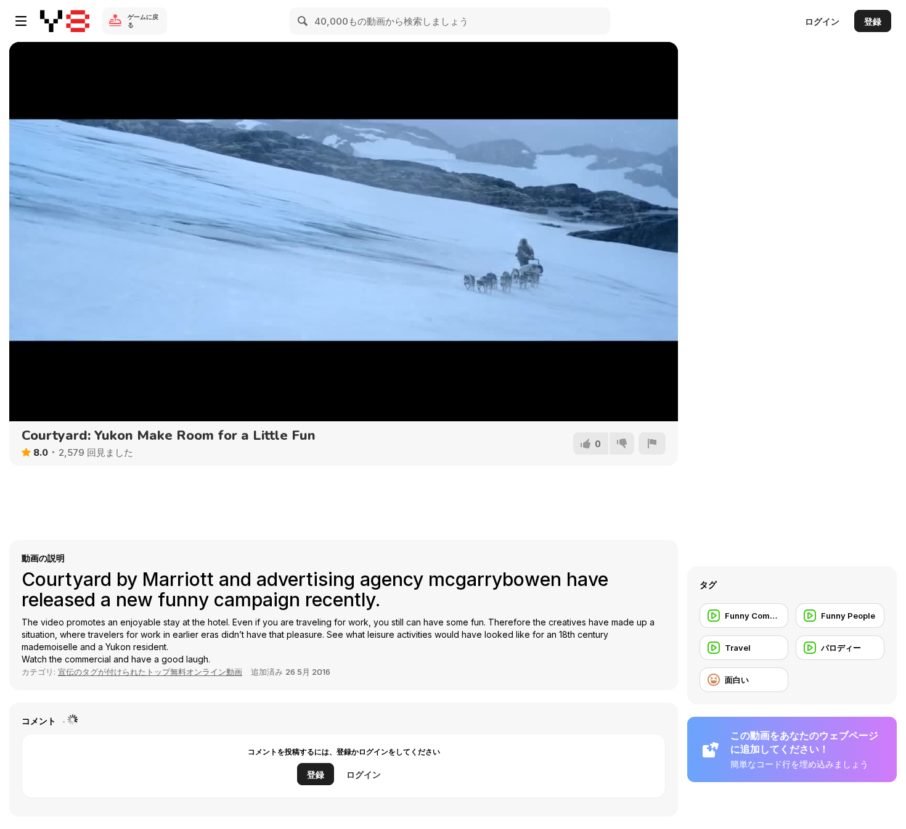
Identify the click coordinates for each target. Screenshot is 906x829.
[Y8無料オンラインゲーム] (64, 21)
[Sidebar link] (21, 21)
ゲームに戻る (143, 20)
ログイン (822, 21)
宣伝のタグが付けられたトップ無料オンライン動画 (150, 672)
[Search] (303, 21)
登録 (872, 21)
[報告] (652, 443)
